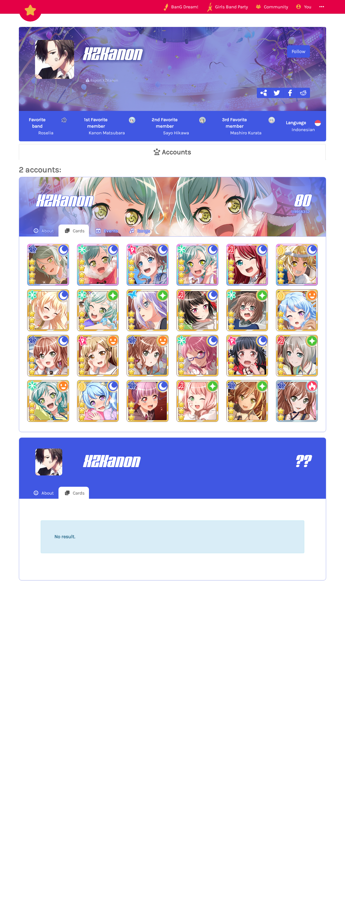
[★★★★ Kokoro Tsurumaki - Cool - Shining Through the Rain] (297, 265)
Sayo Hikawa (170, 126)
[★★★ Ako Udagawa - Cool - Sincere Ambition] (147, 401)
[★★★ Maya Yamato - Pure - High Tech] (247, 310)
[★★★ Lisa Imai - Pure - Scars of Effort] (247, 401)
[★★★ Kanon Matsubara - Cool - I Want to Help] (98, 401)
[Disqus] (172, 672)
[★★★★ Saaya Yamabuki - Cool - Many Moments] (147, 265)
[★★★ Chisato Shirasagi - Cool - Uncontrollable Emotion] (48, 310)
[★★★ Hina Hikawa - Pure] (98, 310)
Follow (298, 51)
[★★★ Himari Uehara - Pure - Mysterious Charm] (197, 401)
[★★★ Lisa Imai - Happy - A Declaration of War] (147, 356)
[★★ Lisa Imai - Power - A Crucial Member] (297, 401)
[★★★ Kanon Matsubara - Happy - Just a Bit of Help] (297, 310)
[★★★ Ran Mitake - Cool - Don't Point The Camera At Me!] (197, 310)
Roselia (41, 126)
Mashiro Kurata (241, 126)
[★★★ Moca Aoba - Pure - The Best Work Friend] (297, 356)
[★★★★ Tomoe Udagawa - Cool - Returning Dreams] (247, 265)
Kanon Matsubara (104, 126)
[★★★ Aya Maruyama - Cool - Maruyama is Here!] (197, 356)
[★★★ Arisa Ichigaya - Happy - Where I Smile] (98, 356)
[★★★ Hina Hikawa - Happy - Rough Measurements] (48, 401)
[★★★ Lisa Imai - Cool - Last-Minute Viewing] (48, 356)
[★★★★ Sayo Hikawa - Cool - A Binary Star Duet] (48, 265)
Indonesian (300, 126)
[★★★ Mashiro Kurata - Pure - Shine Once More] (147, 310)
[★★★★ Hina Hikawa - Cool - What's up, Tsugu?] (197, 265)
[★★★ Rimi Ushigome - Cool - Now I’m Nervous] (247, 356)
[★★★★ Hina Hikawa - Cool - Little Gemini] (98, 265)
